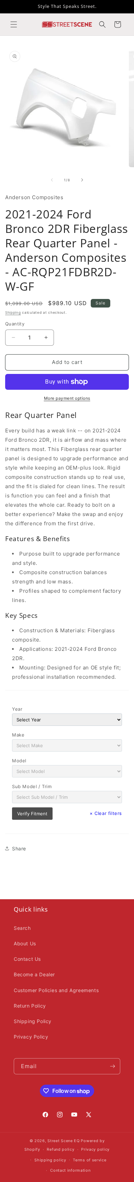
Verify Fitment (32, 813)
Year (17, 709)
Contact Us (27, 959)
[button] (13, 24)
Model (19, 760)
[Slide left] (51, 179)
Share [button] (19, 848)
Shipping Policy (33, 1021)
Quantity (14, 323)
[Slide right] (82, 179)
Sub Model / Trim (32, 786)
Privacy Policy (31, 1037)
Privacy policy (95, 1149)
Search (22, 928)
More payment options (67, 398)
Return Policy (30, 1006)
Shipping (13, 312)
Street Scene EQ (63, 1140)
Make (18, 735)
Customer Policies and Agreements (56, 990)
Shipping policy (50, 1160)
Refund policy (60, 1149)
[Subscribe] (112, 1066)
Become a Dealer (34, 974)
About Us (25, 943)
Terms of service (89, 1160)
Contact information (70, 1170)
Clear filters (106, 813)
